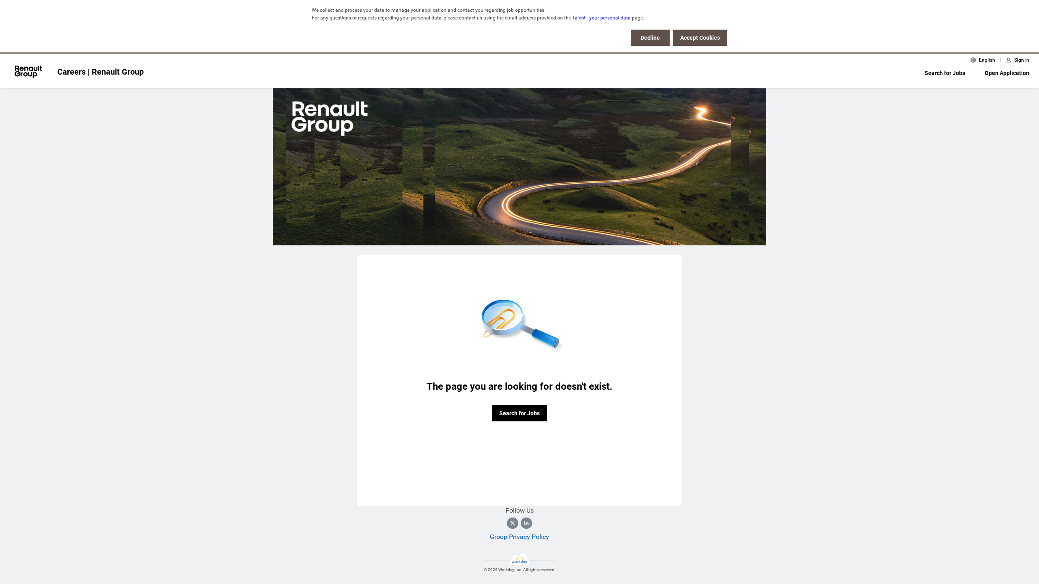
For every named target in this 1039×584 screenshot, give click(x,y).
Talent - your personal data (601, 18)
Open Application (1007, 73)
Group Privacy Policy (519, 537)
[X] (512, 523)
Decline (650, 37)
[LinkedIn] (526, 523)
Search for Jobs (945, 73)
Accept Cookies (700, 37)
